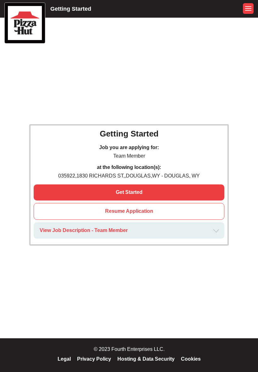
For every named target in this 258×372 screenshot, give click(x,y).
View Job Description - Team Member (84, 230)
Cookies (191, 359)
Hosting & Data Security (146, 359)
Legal (64, 359)
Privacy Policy (94, 359)
